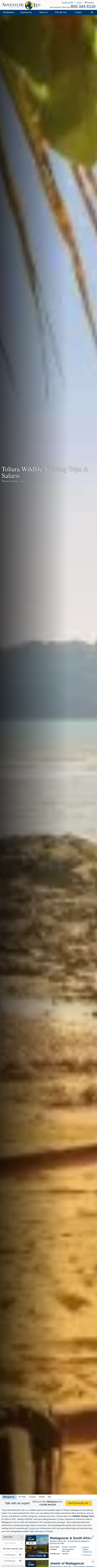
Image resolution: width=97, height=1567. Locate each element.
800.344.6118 (83, 6)
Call (47, 1505)
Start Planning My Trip (78, 1503)
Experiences (26, 12)
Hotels (42, 1497)
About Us (43, 12)
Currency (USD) (67, 2)
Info (49, 1497)
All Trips (22, 1497)
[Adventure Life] (21, 4)
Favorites (90, 2)
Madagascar (9, 1497)
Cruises (32, 1497)
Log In (79, 2)
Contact (78, 12)
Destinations (8, 12)
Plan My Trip (60, 12)
